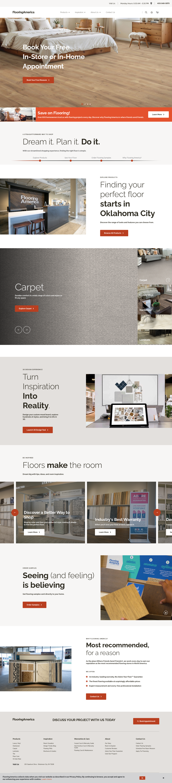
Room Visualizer (48, 743)
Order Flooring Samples (143, 746)
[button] (146, 12)
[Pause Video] (166, 613)
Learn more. (47, 779)
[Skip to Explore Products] (40, 161)
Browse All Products (112, 233)
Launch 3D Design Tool (36, 430)
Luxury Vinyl (17, 743)
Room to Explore (110, 746)
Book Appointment (147, 721)
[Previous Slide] (18, 329)
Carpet (15, 748)
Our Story (108, 743)
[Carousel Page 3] (87, 104)
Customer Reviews (111, 748)
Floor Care (16, 756)
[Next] (157, 512)
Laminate (16, 751)
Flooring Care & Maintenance (83, 750)
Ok (142, 778)
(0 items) (157, 12)
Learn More (157, 114)
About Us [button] (94, 12)
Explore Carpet (25, 308)
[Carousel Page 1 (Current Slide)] (82, 104)
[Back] (15, 512)
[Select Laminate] (168, 340)
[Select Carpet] (168, 280)
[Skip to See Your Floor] (71, 161)
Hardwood (16, 746)
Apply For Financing (142, 751)
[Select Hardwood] (168, 310)
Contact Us (110, 12)
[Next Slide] (26, 329)
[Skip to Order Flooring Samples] (101, 161)
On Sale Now (17, 759)
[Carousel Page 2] (85, 104)
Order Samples (33, 605)
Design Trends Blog (49, 746)
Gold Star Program (111, 754)
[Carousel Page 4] (90, 104)
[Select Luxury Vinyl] (168, 295)
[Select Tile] (168, 325)
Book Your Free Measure (37, 80)
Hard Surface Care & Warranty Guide (84, 746)
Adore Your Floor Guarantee (114, 751)
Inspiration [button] (79, 12)
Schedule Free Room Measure (145, 748)
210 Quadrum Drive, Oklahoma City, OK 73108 (39, 764)
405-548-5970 (163, 3)
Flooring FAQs (47, 748)
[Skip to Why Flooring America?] (132, 161)
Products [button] (64, 12)
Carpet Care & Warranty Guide (84, 743)
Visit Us (112, 3)
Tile (14, 754)
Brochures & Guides (49, 751)
